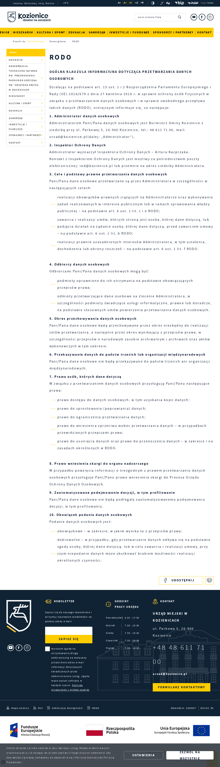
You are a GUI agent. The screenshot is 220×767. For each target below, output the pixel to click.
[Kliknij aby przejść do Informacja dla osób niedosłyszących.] (162, 3)
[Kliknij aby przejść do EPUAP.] (193, 3)
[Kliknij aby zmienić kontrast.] (153, 3)
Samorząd (97, 32)
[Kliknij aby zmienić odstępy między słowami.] (136, 3)
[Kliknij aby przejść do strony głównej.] (29, 18)
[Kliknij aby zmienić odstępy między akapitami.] (142, 3)
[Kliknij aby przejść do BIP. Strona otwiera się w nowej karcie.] (178, 3)
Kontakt (204, 32)
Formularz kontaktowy (181, 687)
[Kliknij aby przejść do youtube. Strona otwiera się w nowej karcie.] (194, 17)
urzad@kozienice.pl (170, 674)
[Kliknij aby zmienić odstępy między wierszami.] (130, 3)
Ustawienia (143, 755)
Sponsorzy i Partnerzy (173, 32)
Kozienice (16, 59)
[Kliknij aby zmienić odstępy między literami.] (125, 3)
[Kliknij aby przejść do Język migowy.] (168, 3)
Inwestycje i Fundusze (129, 32)
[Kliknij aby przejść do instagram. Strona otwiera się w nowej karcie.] (210, 17)
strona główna (35, 41)
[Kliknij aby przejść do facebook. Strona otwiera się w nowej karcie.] (202, 17)
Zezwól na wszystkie (190, 755)
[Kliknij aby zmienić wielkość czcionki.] (119, 3)
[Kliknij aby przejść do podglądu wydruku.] (209, 580)
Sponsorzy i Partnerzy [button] (25, 135)
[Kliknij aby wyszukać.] (180, 17)
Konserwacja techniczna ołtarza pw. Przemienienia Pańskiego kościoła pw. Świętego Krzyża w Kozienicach (23, 78)
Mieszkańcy (23, 32)
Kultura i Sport (51, 32)
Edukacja (77, 32)
